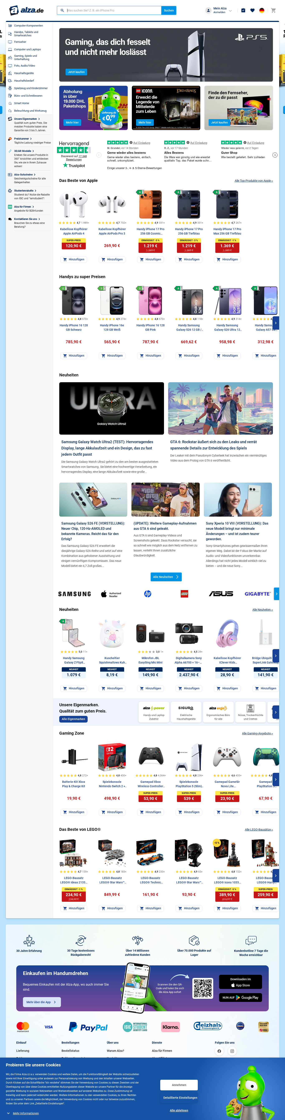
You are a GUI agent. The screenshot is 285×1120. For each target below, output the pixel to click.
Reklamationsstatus (75, 1058)
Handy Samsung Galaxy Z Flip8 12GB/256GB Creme (73, 660)
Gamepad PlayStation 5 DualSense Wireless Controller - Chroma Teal (265, 784)
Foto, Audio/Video (24, 65)
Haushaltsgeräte (24, 73)
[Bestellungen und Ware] (243, 10)
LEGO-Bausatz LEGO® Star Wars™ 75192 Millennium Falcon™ (112, 880)
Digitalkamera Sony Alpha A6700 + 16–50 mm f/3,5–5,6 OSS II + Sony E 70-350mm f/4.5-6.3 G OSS (189, 660)
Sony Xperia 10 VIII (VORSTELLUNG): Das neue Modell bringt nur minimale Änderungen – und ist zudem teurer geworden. (237, 531)
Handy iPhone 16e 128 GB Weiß (112, 327)
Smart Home (21, 103)
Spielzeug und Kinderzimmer (31, 88)
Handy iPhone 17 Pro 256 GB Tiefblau (189, 231)
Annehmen (179, 1085)
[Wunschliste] (252, 10)
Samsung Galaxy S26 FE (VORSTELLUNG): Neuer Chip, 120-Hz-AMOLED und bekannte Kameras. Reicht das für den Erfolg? (93, 531)
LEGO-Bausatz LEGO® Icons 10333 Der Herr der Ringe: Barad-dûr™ (227, 880)
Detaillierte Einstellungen (180, 1097)
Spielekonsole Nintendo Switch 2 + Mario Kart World (112, 784)
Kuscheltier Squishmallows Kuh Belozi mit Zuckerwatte (112, 660)
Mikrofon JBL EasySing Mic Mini (151, 660)
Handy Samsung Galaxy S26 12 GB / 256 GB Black (189, 328)
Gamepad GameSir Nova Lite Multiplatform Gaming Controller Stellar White (227, 784)
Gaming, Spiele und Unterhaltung (25, 57)
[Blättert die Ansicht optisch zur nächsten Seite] (275, 323)
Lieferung (22, 1050)
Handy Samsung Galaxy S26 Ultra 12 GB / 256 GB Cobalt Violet (227, 328)
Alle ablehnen (179, 1110)
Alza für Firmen (162, 1050)
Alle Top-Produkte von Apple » (254, 180)
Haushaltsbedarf (24, 80)
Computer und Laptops (27, 49)
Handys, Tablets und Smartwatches (26, 33)
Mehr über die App (38, 1002)
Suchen (169, 10)
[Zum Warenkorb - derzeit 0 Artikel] (273, 10)
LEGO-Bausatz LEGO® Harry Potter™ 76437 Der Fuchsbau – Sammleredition (265, 880)
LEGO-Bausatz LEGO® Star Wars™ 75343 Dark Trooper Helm (189, 880)
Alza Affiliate (160, 1058)
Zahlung (21, 1058)
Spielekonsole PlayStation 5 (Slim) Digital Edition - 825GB (189, 784)
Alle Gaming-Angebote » (257, 733)
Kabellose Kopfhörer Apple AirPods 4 (73, 231)
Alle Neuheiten (163, 577)
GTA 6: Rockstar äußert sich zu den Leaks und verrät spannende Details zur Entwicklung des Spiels (213, 445)
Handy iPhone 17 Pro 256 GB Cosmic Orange (150, 231)
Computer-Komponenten (28, 25)
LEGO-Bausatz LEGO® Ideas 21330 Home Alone (73, 880)
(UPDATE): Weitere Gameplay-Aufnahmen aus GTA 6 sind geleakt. (165, 526)
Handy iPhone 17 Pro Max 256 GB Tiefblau (227, 231)
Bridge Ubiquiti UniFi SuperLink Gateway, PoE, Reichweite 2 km (266, 660)
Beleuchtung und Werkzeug (30, 110)
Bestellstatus (70, 1050)
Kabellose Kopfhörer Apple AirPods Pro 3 (112, 231)
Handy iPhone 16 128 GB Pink (150, 327)
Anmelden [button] (219, 12)
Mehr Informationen (26, 1113)
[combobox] (109, 10)
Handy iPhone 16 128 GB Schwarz (74, 327)
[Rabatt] (217, 843)
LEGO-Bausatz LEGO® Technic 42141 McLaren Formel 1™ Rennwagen (150, 880)
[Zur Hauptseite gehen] (26, 10)
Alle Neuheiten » (262, 609)
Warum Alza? (115, 1050)
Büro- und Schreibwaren (28, 95)
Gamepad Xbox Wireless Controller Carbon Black (150, 784)
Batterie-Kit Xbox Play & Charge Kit (73, 784)
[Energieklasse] (140, 192)
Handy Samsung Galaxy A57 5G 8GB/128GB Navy (265, 328)
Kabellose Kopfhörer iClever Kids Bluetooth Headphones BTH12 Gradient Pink (227, 660)
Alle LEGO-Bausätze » (259, 829)
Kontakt (112, 1058)
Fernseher (20, 41)
